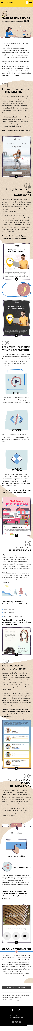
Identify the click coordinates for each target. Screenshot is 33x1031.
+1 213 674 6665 (16, 1015)
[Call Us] (27, 2)
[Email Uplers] (7, 3)
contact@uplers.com (18, 1017)
